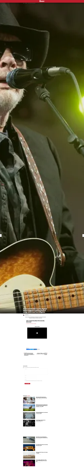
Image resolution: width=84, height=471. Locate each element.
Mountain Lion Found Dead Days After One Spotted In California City (42, 437)
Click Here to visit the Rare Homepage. (31, 323)
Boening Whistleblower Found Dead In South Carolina (42, 413)
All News (28, 395)
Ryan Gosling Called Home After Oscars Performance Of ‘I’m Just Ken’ (41, 460)
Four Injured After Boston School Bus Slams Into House (42, 445)
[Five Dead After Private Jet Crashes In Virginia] (29, 455)
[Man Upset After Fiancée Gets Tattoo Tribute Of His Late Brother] (29, 400)
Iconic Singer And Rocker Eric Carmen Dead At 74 (40, 420)
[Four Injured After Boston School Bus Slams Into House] (29, 447)
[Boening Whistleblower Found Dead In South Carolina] (29, 415)
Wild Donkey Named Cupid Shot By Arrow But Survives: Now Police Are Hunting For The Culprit (41, 405)
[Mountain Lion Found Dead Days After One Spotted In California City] (29, 440)
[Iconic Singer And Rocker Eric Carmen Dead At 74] (29, 423)
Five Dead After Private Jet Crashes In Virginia (42, 453)
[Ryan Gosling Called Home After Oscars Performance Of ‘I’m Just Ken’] (29, 463)
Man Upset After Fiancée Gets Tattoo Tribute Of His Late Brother (41, 397)
